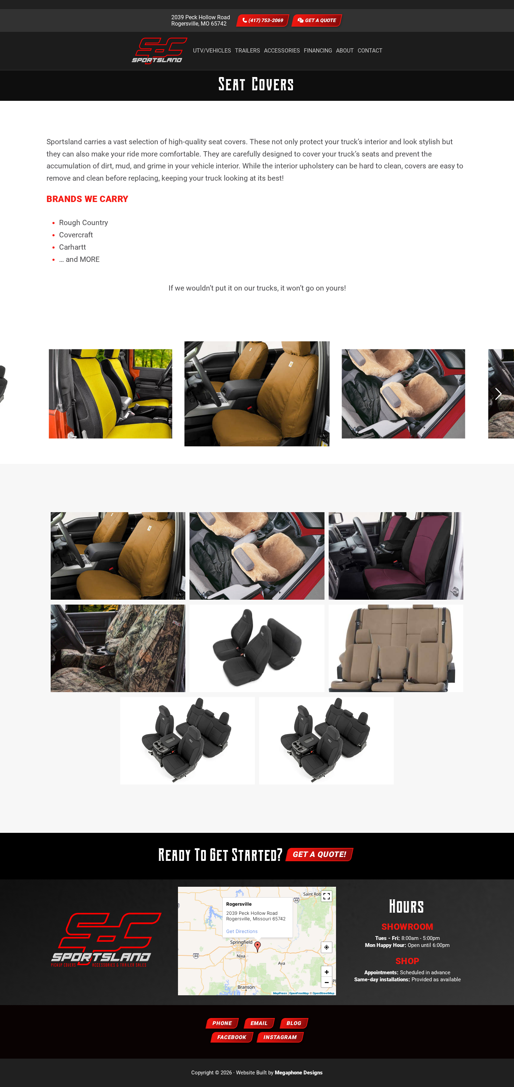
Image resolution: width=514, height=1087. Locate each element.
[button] (257, 947)
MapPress (280, 993)
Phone (222, 1023)
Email (259, 1023)
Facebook (232, 1037)
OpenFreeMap (299, 993)
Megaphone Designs (299, 1072)
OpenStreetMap (323, 993)
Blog (294, 1023)
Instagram (280, 1037)
